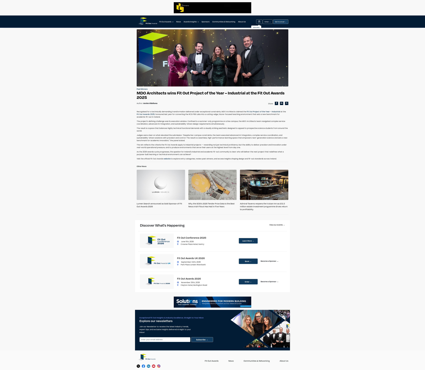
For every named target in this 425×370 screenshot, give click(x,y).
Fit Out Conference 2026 (191, 237)
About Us (242, 21)
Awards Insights (190, 21)
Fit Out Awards (165, 21)
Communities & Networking (223, 21)
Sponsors (206, 21)
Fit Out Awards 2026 (189, 278)
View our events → (277, 225)
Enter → (268, 22)
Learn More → (248, 241)
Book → (248, 261)
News (178, 21)
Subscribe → (202, 339)
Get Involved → (281, 22)
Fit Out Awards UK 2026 (191, 258)
